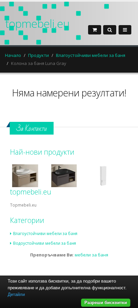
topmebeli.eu (37, 23)
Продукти (38, 55)
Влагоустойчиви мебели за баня (90, 55)
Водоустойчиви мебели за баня (44, 243)
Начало (13, 55)
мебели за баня (91, 255)
